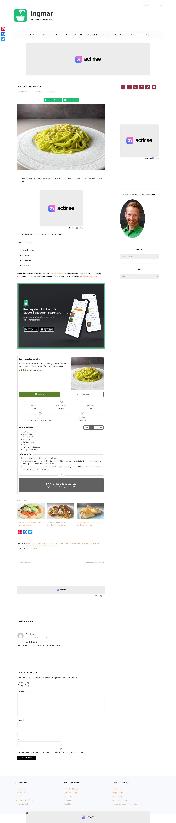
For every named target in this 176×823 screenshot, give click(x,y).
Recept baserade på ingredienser (88, 543)
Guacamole (69, 800)
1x (91, 427)
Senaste (20, 546)
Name (20, 721)
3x (101, 427)
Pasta (61, 543)
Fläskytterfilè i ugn (71, 789)
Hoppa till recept (54, 100)
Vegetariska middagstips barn (125, 804)
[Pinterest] (3, 28)
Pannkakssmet (21, 804)
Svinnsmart (39, 546)
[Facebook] (3, 34)
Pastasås (67, 543)
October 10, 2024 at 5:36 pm (36, 637)
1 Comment (51, 91)
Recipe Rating (23, 683)
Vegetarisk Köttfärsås (24, 800)
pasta (36, 548)
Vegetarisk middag (51, 546)
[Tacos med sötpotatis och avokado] (31, 511)
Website (20, 740)
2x (96, 427)
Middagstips (60, 273)
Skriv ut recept (72, 100)
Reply (20, 650)
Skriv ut (41, 394)
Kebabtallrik (69, 804)
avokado (30, 548)
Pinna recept (84, 394)
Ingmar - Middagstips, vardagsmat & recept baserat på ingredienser (33, 15)
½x (86, 427)
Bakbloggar (118, 796)
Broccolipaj (69, 796)
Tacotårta (19, 796)
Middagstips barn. (91, 276)
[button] (20, 370)
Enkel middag (31, 543)
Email (20, 730)
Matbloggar (117, 789)
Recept (73, 543)
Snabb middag (29, 546)
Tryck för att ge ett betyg (64, 486)
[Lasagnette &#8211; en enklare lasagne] (60, 511)
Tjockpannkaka (21, 793)
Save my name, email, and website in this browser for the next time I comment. (50, 752)
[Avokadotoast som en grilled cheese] (90, 511)
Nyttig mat (54, 543)
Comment (22, 691)
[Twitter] (3, 39)
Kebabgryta (20, 789)
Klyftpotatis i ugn (71, 793)
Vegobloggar (118, 793)
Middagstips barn (43, 543)
